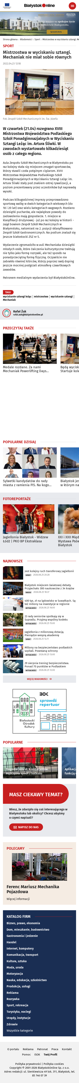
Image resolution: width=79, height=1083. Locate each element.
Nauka (28, 592)
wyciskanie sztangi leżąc (17, 296)
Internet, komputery (20, 948)
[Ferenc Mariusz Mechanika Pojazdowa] (39, 867)
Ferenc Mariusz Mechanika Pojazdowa (33, 889)
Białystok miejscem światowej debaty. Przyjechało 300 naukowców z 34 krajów (49, 586)
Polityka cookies (54, 1064)
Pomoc (26, 1054)
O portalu (13, 1049)
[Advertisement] (39, 406)
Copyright (15, 1067)
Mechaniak (9, 300)
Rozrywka (13, 999)
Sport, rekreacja (17, 1005)
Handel (11, 942)
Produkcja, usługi (18, 986)
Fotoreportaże (17, 499)
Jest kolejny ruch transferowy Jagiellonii (49, 571)
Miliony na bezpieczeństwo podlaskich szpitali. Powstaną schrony (48, 649)
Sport (37, 39)
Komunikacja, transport (22, 955)
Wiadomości (26, 39)
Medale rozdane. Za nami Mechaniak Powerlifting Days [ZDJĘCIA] (24, 369)
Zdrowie (12, 1024)
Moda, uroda (15, 967)
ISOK (37, 1054)
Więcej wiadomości (37, 679)
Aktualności (31, 608)
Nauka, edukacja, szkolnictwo (27, 980)
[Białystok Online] (39, 6)
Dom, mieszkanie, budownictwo (28, 929)
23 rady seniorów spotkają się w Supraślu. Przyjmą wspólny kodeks (46, 618)
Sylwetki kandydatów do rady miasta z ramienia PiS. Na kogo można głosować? (26, 483)
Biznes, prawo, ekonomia (23, 923)
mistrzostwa (41, 296)
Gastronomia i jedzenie (22, 936)
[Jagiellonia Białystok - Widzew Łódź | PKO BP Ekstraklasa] (28, 519)
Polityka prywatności (28, 1064)
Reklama (13, 993)
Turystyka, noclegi (19, 1011)
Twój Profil (50, 1054)
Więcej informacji (18, 899)
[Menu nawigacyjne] (72, 6)
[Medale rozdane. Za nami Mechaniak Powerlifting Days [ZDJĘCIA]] (30, 349)
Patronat (42, 1049)
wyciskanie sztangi (62, 296)
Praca (54, 1049)
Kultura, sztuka (17, 961)
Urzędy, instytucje (18, 1018)
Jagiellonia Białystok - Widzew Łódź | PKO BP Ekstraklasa (25, 539)
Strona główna (10, 39)
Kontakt (67, 1049)
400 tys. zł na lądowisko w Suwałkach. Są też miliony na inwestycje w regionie (50, 602)
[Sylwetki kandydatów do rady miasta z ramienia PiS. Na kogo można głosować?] (30, 462)
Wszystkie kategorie (20, 1030)
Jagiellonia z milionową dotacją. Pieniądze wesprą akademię (44, 633)
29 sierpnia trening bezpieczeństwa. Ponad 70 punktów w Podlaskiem (47, 664)
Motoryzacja (15, 973)
